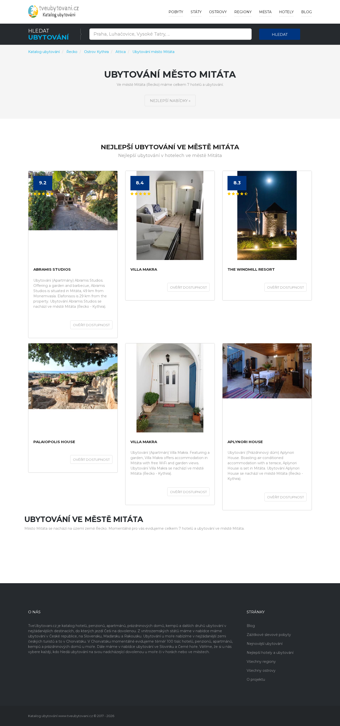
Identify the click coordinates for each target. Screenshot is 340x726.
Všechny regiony (261, 661)
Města (265, 12)
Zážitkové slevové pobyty (269, 634)
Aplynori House (245, 442)
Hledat (280, 34)
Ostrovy (218, 12)
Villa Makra (143, 442)
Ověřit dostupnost (91, 325)
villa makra (143, 269)
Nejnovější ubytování (265, 643)
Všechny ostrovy (261, 670)
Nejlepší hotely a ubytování (270, 652)
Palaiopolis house (54, 442)
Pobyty (176, 12)
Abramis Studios (52, 269)
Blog (306, 12)
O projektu (256, 679)
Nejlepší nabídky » (170, 100)
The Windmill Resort (251, 269)
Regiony (243, 12)
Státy (196, 12)
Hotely (286, 12)
